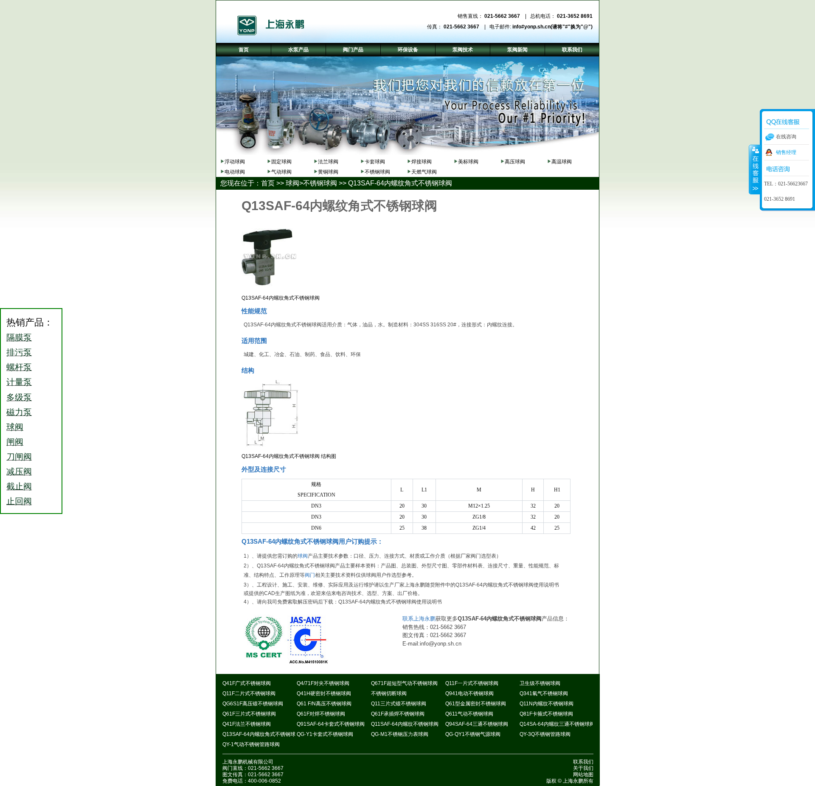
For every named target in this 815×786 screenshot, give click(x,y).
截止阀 (19, 486)
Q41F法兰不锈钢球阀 (246, 724)
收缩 (755, 169)
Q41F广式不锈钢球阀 (246, 683)
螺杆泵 (19, 367)
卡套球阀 (375, 162)
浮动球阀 (235, 162)
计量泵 (19, 382)
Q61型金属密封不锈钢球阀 (475, 703)
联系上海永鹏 (419, 618)
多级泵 (19, 397)
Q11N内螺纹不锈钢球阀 (546, 703)
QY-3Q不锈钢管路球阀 (545, 734)
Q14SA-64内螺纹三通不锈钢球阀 (557, 724)
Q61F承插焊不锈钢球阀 (397, 713)
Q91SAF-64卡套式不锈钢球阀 (331, 724)
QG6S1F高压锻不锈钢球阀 (252, 703)
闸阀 (14, 441)
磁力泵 (19, 412)
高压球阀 (515, 162)
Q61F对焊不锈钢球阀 (321, 713)
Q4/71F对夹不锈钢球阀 (323, 683)
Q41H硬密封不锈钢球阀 (324, 693)
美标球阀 (468, 162)
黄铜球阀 (328, 172)
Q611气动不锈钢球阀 (469, 713)
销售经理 (786, 152)
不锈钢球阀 (377, 172)
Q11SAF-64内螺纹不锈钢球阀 (404, 724)
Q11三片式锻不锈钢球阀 (398, 703)
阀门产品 (353, 50)
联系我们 (583, 761)
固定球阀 (281, 162)
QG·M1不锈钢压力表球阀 (399, 734)
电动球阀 (235, 172)
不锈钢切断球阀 (389, 693)
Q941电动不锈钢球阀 (469, 693)
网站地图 (583, 774)
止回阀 (19, 501)
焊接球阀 (421, 162)
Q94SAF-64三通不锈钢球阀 (476, 724)
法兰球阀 (328, 162)
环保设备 (408, 50)
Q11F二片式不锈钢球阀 (248, 693)
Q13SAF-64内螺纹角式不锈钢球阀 (400, 183)
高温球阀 (561, 162)
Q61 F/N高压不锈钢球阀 (324, 703)
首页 (268, 183)
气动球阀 (281, 172)
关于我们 (583, 768)
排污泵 (19, 352)
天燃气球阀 (424, 172)
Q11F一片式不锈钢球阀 (471, 683)
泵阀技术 (462, 50)
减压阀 (19, 471)
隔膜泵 (19, 337)
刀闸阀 (19, 456)
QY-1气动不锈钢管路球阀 (251, 744)
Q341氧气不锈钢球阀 (544, 693)
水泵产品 (298, 50)
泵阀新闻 (517, 50)
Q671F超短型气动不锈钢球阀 (404, 683)
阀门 (310, 575)
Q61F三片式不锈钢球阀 (249, 713)
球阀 (292, 183)
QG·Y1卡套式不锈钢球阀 (325, 734)
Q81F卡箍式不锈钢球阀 (546, 713)
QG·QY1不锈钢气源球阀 (472, 734)
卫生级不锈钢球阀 (540, 683)
